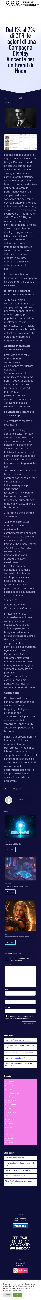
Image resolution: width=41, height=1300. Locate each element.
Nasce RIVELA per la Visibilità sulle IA (13, 844)
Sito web (7, 1007)
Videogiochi (11, 1142)
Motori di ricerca (12, 1101)
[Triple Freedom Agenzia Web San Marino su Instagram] (20, 1272)
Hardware (10, 1089)
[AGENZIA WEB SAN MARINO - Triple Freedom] (20, 3)
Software (10, 1127)
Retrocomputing (12, 1112)
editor (21, 800)
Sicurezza (10, 1116)
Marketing (10, 1097)
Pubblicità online (12, 1104)
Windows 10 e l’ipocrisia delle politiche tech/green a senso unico (19, 1064)
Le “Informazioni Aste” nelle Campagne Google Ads (16, 886)
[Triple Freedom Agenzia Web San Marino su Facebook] (20, 1228)
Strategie (10, 1131)
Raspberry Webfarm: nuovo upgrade (14, 1040)
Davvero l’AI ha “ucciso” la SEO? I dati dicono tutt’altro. (19, 1053)
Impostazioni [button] (7, 1295)
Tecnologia (10, 1138)
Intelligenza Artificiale (13, 1093)
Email (7, 998)
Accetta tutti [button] (18, 1295)
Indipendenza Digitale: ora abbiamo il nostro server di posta (19, 1046)
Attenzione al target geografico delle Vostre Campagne (17, 937)
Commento (8, 964)
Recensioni (10, 1108)
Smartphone (11, 1119)
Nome (7, 989)
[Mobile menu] (38, 3)
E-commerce (11, 1082)
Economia (10, 1085)
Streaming (10, 1135)
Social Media (11, 1123)
